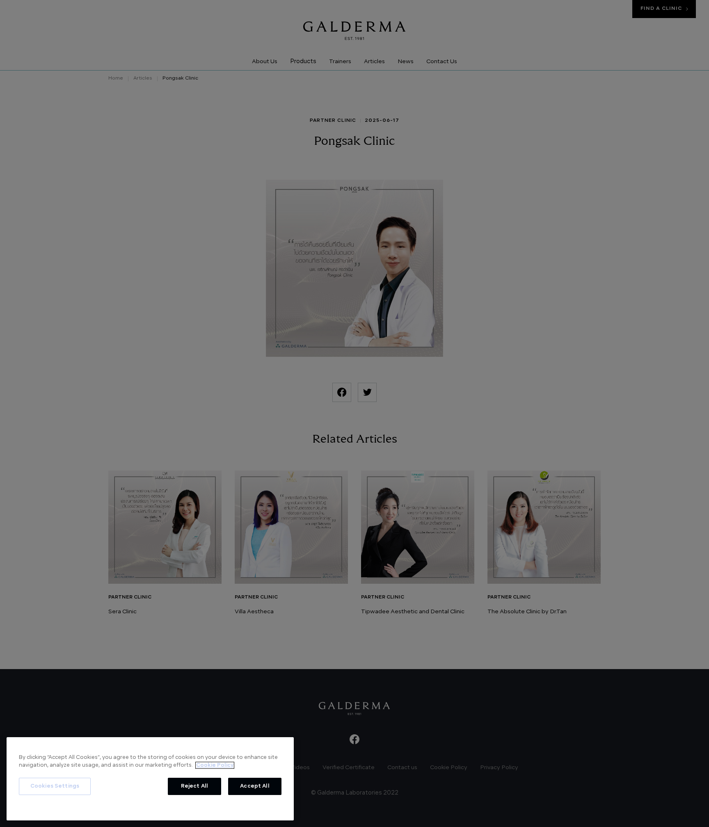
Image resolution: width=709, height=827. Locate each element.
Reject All (194, 786)
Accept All (254, 786)
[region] (150, 778)
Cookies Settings (54, 786)
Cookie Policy (214, 765)
